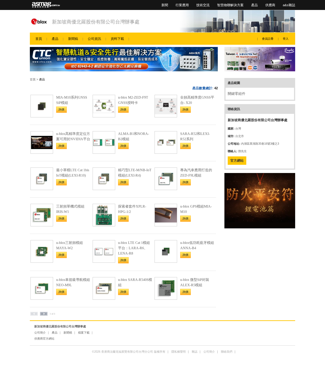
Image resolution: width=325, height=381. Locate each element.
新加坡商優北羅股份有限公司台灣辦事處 (96, 22)
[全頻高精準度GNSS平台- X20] (166, 116)
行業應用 (182, 5)
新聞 (164, 5)
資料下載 (117, 39)
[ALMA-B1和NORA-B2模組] (104, 152)
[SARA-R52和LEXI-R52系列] (166, 152)
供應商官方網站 (44, 338)
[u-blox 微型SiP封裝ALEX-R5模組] (166, 298)
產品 (254, 5)
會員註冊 (267, 38)
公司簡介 (40, 332)
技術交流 (203, 5)
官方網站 (237, 160)
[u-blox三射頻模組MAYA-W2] (42, 261)
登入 (286, 38)
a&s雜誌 (289, 5)
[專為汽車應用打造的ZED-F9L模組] (166, 188)
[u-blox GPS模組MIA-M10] (166, 225)
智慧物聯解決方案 (230, 5)
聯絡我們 (226, 351)
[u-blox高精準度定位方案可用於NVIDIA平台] (42, 152)
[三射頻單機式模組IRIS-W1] (42, 225)
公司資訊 (94, 39)
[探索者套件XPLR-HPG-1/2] (104, 225)
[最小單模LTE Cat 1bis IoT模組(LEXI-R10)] (42, 188)
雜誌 (194, 351)
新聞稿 (73, 39)
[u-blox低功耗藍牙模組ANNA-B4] (166, 261)
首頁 (38, 39)
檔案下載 (84, 332)
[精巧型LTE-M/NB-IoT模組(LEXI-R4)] (104, 188)
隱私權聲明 (178, 351)
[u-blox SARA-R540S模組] (104, 298)
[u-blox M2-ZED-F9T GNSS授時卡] (104, 116)
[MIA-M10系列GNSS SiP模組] (42, 116)
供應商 (270, 5)
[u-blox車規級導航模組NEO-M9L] (42, 298)
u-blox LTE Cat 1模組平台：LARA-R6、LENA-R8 (134, 248)
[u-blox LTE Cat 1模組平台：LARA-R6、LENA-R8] (104, 261)
